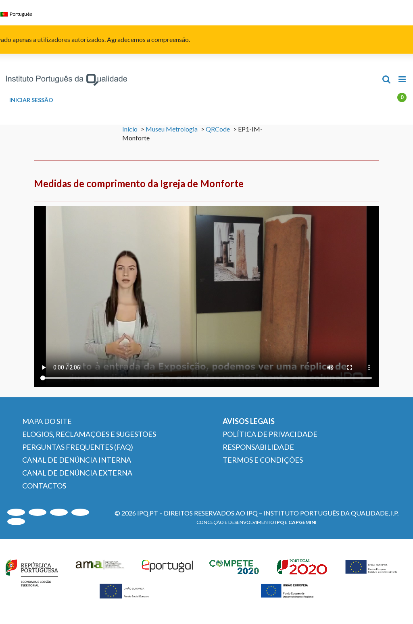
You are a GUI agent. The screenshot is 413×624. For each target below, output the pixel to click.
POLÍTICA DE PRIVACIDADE (270, 434)
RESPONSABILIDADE (258, 446)
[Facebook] (16, 521)
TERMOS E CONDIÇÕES (263, 459)
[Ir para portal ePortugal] (168, 571)
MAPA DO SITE (47, 421)
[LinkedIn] (59, 512)
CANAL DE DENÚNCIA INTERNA (76, 459)
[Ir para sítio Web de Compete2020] (235, 571)
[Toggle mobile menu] (402, 79)
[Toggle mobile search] (386, 79)
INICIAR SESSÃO (31, 100)
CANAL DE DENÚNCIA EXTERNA (77, 472)
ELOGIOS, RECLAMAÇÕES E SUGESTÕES (89, 434)
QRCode (218, 129)
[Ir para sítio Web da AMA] (100, 571)
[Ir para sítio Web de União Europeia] (371, 571)
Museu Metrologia (172, 129)
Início (130, 129)
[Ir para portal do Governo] (32, 571)
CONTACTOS (44, 485)
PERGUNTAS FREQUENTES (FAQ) (77, 446)
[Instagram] (37, 512)
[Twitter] (80, 512)
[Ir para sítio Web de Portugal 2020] (303, 571)
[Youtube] (16, 512)
